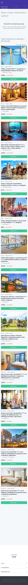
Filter (25, 7)
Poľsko (2, 255)
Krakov (2, 181)
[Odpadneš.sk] (14, 2)
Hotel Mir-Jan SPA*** (6, 263)
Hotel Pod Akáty (5, 111)
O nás (2, 563)
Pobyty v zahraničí (8, 66)
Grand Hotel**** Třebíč (7, 72)
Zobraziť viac (13, 79)
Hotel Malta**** (5, 418)
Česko (2, 66)
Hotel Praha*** (5, 302)
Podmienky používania (11, 581)
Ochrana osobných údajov (21, 581)
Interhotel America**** (6, 150)
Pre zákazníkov (5, 567)
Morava (2, 103)
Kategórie (15, 7)
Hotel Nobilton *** (6, 224)
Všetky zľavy (4, 7)
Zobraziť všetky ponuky (21, 44)
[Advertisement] (14, 523)
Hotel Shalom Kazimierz (7, 187)
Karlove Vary (3, 372)
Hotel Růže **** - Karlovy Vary (8, 379)
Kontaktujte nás (5, 571)
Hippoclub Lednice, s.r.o (7, 340)
